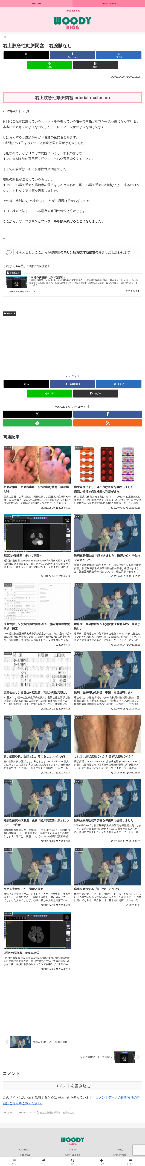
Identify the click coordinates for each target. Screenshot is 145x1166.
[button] (95, 65)
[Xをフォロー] (37, 414)
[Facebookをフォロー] (107, 414)
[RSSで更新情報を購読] (107, 422)
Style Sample (72, 1154)
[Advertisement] (37, 344)
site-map (25, 1154)
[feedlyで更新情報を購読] (37, 422)
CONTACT (25, 1149)
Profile (72, 1149)
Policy (120, 1149)
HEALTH (11, 313)
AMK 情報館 (120, 1154)
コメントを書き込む (72, 1086)
